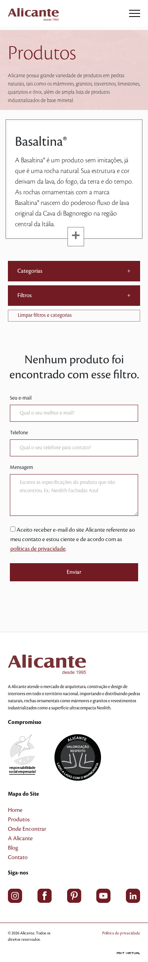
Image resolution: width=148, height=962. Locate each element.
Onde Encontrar (27, 829)
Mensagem (21, 467)
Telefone (19, 432)
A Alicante (20, 838)
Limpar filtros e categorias (45, 315)
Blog (13, 848)
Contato (18, 857)
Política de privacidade (121, 933)
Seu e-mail (21, 398)
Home (15, 810)
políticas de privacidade (38, 549)
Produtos (19, 820)
